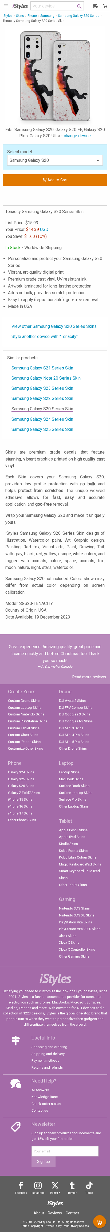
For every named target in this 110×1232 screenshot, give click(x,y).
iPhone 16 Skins (20, 806)
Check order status (46, 1104)
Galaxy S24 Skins (21, 772)
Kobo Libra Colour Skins (77, 857)
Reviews (55, 1213)
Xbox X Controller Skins (77, 949)
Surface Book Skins (74, 786)
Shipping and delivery (48, 1054)
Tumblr (72, 1192)
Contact (72, 1213)
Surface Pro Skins (72, 799)
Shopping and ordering (49, 1047)
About (39, 1213)
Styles (20, 6)
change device (77, 135)
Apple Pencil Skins (73, 830)
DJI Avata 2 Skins (72, 701)
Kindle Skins (68, 844)
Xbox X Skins (69, 942)
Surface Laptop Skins (75, 793)
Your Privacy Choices (76, 1226)
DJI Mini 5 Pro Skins (74, 742)
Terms (25, 1226)
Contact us (40, 1110)
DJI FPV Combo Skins (75, 708)
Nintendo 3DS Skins (74, 908)
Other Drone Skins (73, 748)
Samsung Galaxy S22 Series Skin (42, 398)
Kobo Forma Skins (73, 851)
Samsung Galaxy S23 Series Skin (42, 388)
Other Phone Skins (22, 820)
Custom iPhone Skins (24, 742)
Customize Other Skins (25, 748)
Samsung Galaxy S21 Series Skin (42, 368)
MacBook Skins (71, 779)
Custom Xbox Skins (23, 735)
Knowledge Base (45, 1097)
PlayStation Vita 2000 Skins (79, 929)
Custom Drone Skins (24, 701)
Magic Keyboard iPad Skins (80, 864)
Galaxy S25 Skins (21, 779)
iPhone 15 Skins (20, 799)
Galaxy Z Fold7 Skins (24, 793)
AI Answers (40, 1090)
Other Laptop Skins (74, 806)
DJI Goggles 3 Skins (74, 714)
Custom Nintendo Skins (26, 714)
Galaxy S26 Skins (21, 786)
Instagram (38, 1192)
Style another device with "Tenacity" (44, 336)
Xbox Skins (67, 936)
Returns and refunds (47, 1067)
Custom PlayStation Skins (27, 721)
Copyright (37, 1226)
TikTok (89, 1192)
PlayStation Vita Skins (75, 922)
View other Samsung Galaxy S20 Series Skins (54, 326)
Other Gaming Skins (74, 956)
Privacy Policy (53, 1226)
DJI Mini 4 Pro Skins (74, 735)
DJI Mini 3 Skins (71, 728)
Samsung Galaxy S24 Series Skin (42, 419)
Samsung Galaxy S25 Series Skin (42, 429)
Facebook (21, 1192)
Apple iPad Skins (72, 837)
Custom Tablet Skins (24, 728)
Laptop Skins (69, 772)
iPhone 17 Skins (20, 813)
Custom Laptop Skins (24, 708)
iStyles (8, 16)
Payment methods (45, 1060)
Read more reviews (89, 677)
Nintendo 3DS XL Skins (77, 915)
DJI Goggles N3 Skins (76, 721)
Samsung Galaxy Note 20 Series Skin (46, 378)
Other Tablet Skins (73, 885)
